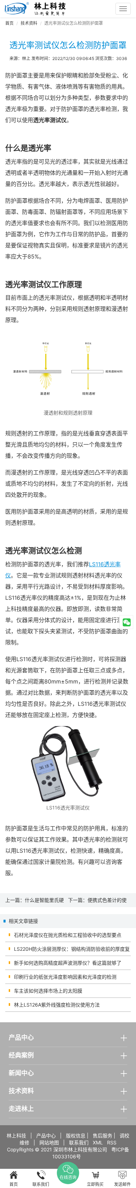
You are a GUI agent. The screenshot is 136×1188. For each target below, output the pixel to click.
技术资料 (29, 23)
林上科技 (16, 1135)
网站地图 (49, 1142)
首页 (9, 23)
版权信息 (75, 1135)
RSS (111, 1142)
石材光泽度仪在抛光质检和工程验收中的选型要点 (67, 935)
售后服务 (102, 1135)
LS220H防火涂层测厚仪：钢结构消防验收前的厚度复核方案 (72, 951)
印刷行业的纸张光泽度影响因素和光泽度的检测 (65, 977)
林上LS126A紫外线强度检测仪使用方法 (57, 1005)
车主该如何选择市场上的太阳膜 (48, 991)
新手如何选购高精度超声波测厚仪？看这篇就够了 (67, 963)
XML (98, 1142)
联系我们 (79, 1142)
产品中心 (46, 1135)
